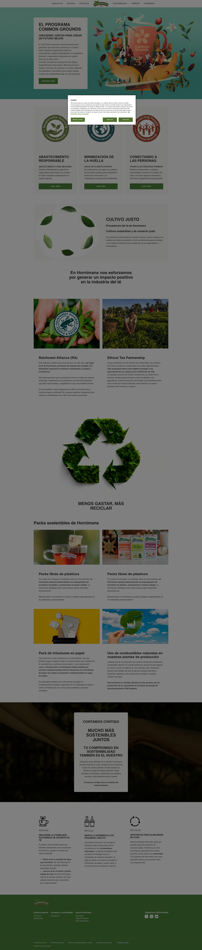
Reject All (110, 119)
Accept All (126, 119)
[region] (102, 110)
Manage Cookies (78, 119)
